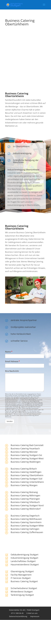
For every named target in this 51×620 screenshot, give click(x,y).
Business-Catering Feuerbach (25, 448)
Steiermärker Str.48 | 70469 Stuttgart (24, 610)
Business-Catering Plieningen (25, 498)
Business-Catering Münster (24, 451)
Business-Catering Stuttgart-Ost (26, 455)
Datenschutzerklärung (18, 616)
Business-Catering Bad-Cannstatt (27, 445)
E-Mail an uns (32, 613)
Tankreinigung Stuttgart (22, 594)
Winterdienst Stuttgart (22, 591)
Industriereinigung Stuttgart (24, 557)
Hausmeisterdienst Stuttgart (25, 564)
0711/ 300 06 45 (17, 613)
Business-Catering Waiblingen (26, 461)
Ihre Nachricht (12, 371)
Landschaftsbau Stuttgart (23, 561)
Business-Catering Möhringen (25, 495)
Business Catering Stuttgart (24, 581)
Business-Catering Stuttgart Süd (26, 478)
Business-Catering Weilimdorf (25, 508)
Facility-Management (21, 574)
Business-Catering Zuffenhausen (27, 532)
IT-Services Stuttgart (20, 578)
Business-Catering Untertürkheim (27, 482)
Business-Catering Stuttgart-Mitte (27, 525)
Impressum (34, 616)
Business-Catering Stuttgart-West (27, 458)
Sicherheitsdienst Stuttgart (24, 588)
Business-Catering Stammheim (26, 522)
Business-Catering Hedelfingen (26, 472)
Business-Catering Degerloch (25, 515)
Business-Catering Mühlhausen (26, 519)
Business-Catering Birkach (24, 468)
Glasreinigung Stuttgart (22, 571)
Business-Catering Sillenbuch (25, 502)
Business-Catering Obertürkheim (27, 475)
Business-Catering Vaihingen (25, 528)
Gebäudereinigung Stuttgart (24, 554)
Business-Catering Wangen (24, 485)
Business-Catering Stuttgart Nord (27, 505)
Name (8, 351)
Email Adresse (12, 361)
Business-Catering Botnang (24, 492)
